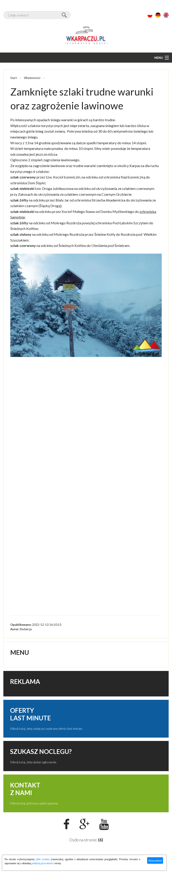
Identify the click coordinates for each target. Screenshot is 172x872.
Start (13, 78)
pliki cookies (43, 859)
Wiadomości (32, 78)
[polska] (150, 15)
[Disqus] (86, 433)
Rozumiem (155, 860)
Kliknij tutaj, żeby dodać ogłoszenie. (33, 762)
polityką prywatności (43, 863)
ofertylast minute (30, 714)
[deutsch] (158, 15)
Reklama (25, 681)
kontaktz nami (25, 788)
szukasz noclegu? (41, 751)
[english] (166, 15)
